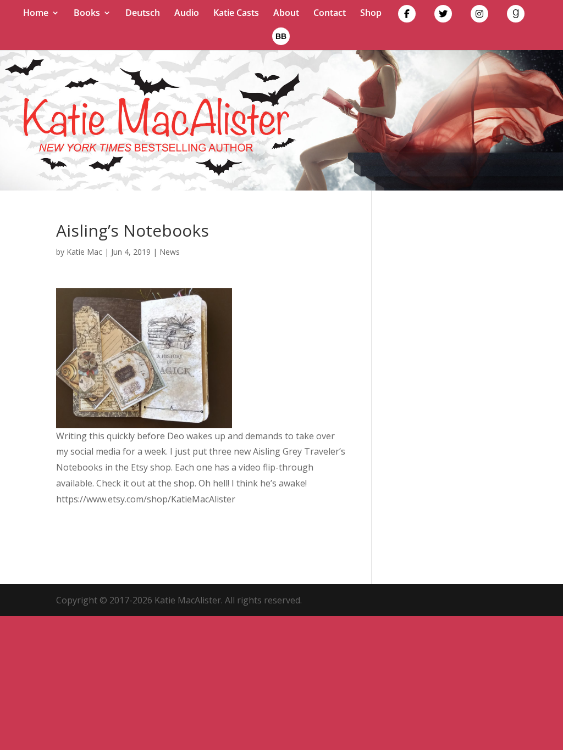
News (169, 252)
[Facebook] (407, 16)
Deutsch (142, 14)
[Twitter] (443, 16)
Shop (371, 14)
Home (35, 14)
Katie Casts (236, 14)
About (286, 14)
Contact (329, 14)
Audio (186, 14)
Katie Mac (84, 252)
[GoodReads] (516, 16)
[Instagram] (479, 16)
